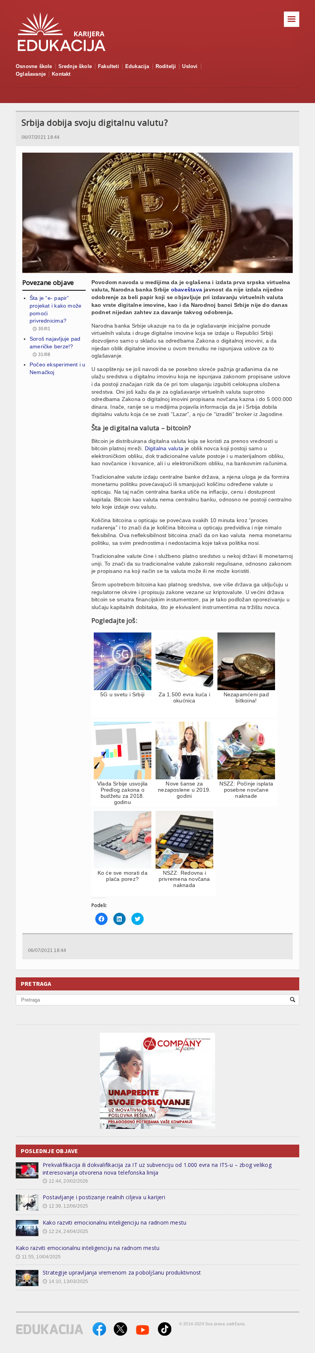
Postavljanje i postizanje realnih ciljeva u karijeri (104, 1197)
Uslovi (189, 66)
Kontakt (61, 74)
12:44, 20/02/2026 (65, 1181)
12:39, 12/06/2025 (65, 1206)
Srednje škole (75, 66)
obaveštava (186, 289)
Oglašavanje (31, 74)
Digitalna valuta (164, 448)
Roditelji (166, 66)
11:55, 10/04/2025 (38, 1257)
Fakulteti (108, 66)
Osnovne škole (34, 66)
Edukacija (137, 66)
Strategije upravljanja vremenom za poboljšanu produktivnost (122, 1272)
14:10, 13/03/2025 (65, 1281)
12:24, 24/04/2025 (65, 1231)
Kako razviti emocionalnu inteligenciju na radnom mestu (114, 1222)
